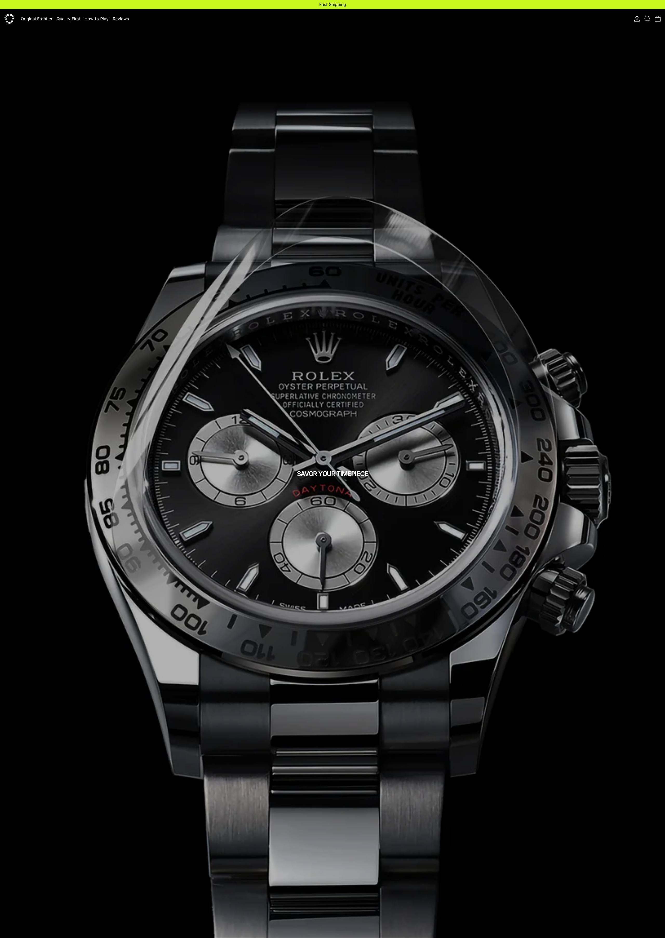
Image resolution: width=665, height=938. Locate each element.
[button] (647, 18)
